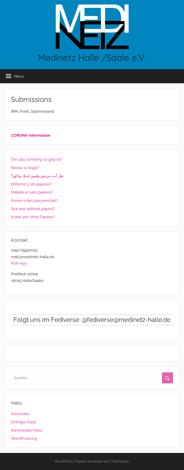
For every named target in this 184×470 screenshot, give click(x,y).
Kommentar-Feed (26, 430)
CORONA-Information (30, 135)
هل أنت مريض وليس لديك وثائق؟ (37, 176)
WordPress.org (24, 438)
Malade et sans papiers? (32, 192)
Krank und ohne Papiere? (33, 217)
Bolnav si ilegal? (25, 167)
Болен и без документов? (34, 200)
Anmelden (20, 413)
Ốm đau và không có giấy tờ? (36, 159)
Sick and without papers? (33, 208)
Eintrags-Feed (23, 422)
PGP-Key (19, 263)
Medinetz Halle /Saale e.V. (92, 57)
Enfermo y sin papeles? (31, 184)
